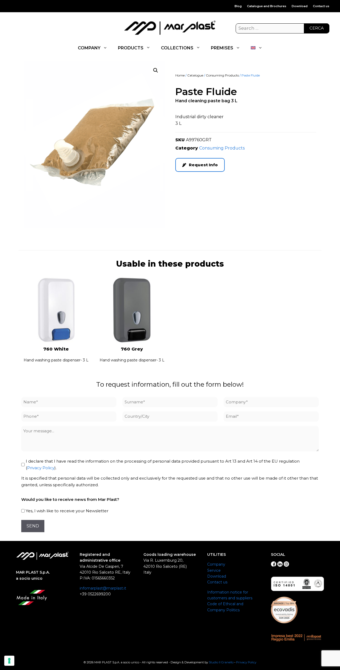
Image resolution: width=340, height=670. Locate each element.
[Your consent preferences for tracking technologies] (9, 661)
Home (180, 75)
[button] (155, 70)
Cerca (316, 28)
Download (300, 6)
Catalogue (195, 75)
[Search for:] (282, 28)
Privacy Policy (40, 467)
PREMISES (222, 47)
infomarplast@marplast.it (103, 588)
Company (216, 564)
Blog (238, 6)
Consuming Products (222, 75)
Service (214, 570)
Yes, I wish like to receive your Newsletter (67, 510)
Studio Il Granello (221, 662)
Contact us (321, 6)
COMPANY (89, 47)
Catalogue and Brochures (266, 6)
